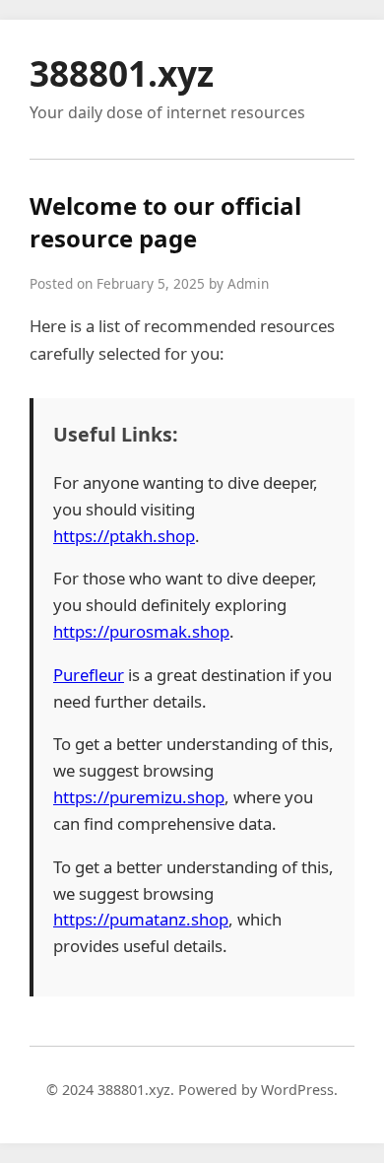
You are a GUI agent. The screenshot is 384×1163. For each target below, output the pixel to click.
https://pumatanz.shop (140, 919)
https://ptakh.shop (124, 535)
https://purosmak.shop (141, 631)
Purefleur (88, 674)
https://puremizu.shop (138, 797)
